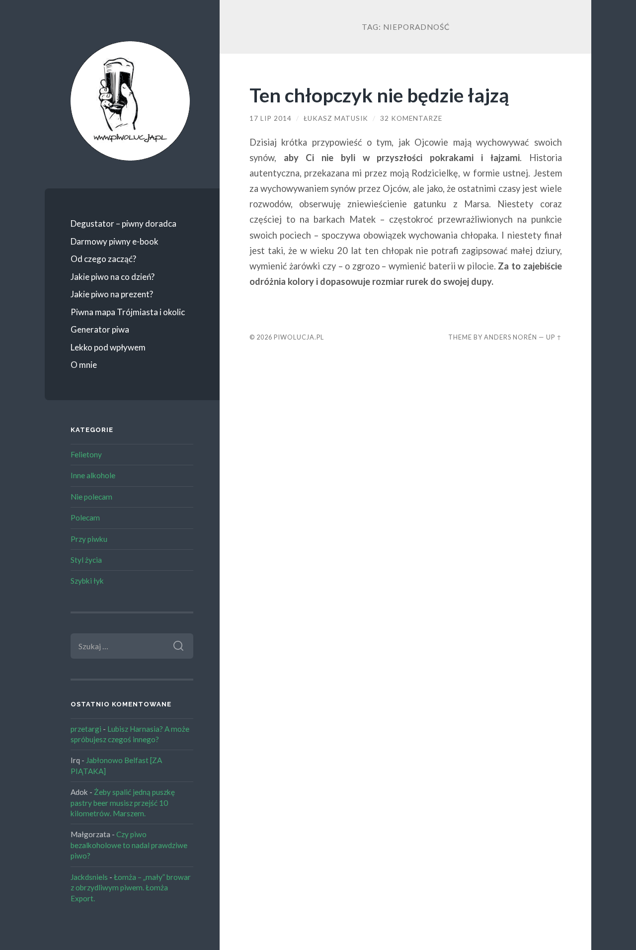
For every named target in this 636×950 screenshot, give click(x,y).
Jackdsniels (89, 876)
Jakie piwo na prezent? (112, 294)
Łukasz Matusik (336, 118)
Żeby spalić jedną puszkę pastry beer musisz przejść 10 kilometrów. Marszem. (123, 802)
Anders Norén (510, 337)
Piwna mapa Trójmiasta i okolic (128, 312)
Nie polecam (91, 496)
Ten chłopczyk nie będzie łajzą (379, 94)
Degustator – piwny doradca (123, 223)
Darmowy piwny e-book (115, 241)
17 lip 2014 (270, 118)
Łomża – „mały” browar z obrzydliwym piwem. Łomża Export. (131, 887)
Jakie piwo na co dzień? (113, 276)
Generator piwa (100, 329)
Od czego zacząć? (103, 259)
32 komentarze (411, 118)
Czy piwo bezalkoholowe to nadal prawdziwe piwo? (129, 845)
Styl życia (86, 559)
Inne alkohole (93, 475)
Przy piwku (89, 538)
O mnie (84, 364)
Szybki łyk (87, 580)
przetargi (86, 728)
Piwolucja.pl (299, 337)
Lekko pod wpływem (108, 347)
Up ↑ (554, 337)
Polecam (85, 517)
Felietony (86, 454)
